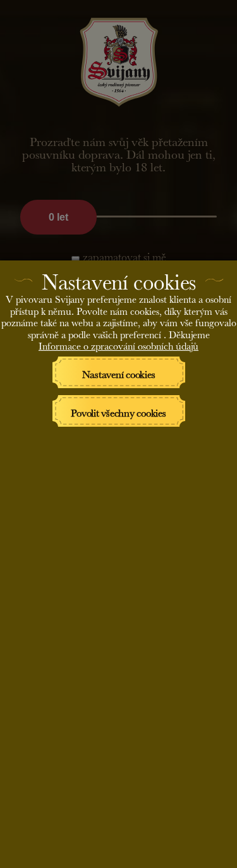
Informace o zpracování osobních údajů (118, 344)
